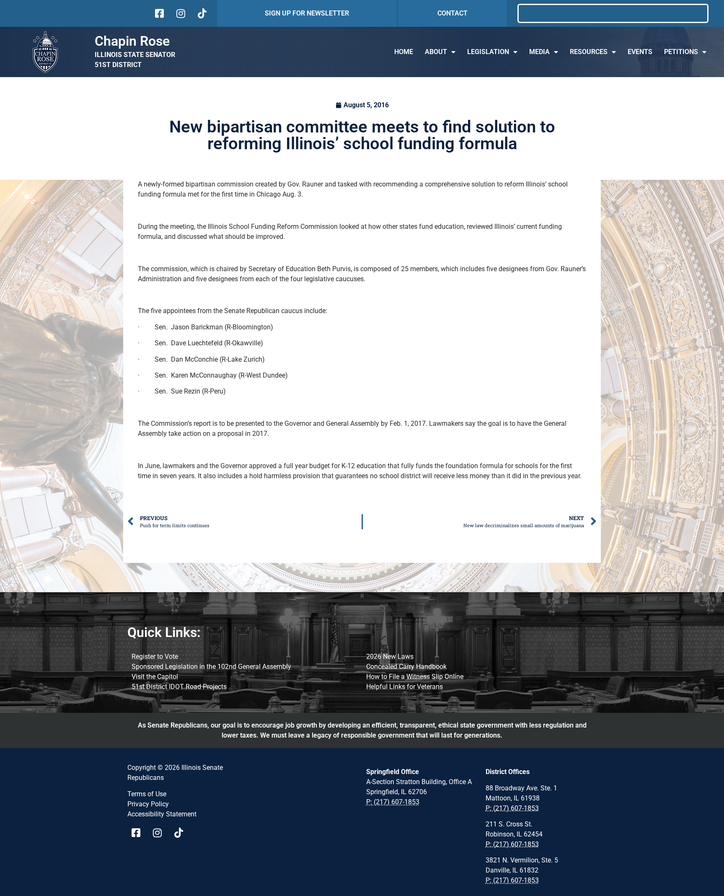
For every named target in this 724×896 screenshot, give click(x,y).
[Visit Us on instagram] (180, 13)
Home (403, 52)
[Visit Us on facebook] (158, 13)
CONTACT (452, 13)
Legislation (488, 52)
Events (640, 52)
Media (539, 52)
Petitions (681, 52)
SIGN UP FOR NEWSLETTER (307, 13)
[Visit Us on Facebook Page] (139, 833)
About (436, 52)
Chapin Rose (132, 41)
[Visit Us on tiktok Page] (181, 833)
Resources (589, 52)
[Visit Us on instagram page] (160, 833)
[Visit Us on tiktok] (201, 13)
